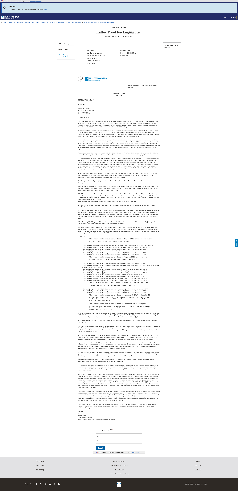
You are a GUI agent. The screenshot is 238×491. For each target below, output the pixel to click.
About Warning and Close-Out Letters (64, 56)
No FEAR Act (119, 470)
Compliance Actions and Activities (60, 22)
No (101, 441)
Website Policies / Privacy (119, 465)
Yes (101, 436)
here (45, 9)
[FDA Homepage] (10, 17)
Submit (100, 448)
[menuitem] (172, 47)
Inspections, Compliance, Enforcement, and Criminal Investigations (28, 22)
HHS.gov (198, 465)
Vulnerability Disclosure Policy (119, 474)
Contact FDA (28, 484)
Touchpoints (135, 452)
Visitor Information (119, 461)
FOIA (198, 461)
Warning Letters (77, 22)
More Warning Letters (66, 44)
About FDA (40, 465)
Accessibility (40, 470)
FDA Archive (40, 461)
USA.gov (198, 470)
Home (4, 22)
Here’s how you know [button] (35, 1)
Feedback (236, 243)
